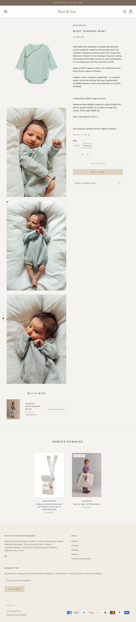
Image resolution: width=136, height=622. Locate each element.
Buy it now (98, 172)
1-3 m (76, 145)
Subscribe (14, 589)
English (11, 605)
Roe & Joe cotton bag (86, 504)
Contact (75, 545)
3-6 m (87, 145)
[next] (128, 481)
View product (56, 409)
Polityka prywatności (81, 558)
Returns (75, 554)
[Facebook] (82, 135)
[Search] (124, 11)
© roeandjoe (14, 611)
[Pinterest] (89, 135)
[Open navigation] (5, 11)
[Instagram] (6, 556)
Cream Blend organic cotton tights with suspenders (49, 506)
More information (85, 183)
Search (74, 541)
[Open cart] (130, 11)
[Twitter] (85, 135)
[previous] (8, 481)
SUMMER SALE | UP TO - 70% (68, 3)
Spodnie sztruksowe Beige (32, 406)
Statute (74, 550)
